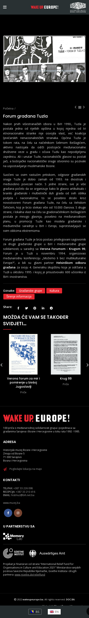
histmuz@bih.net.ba (22, 495)
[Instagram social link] (18, 513)
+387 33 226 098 (23, 488)
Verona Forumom (53, 249)
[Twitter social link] (26, 307)
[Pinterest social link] (35, 307)
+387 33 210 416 (25, 492)
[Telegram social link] (51, 307)
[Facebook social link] (18, 307)
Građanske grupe (30, 291)
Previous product (75, 107)
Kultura (54, 291)
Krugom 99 (77, 249)
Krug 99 (66, 378)
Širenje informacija (18, 296)
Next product (84, 107)
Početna (8, 108)
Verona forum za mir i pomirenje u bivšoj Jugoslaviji (23, 382)
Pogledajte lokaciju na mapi (26, 469)
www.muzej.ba (11, 503)
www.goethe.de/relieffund (30, 574)
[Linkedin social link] (43, 307)
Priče (23, 392)
